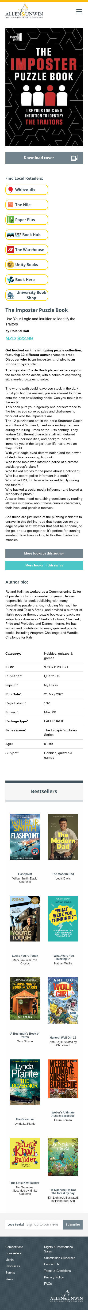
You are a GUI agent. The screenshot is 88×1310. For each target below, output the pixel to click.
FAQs (48, 1283)
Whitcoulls (25, 189)
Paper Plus (25, 219)
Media (9, 1260)
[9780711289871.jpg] (44, 87)
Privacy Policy (54, 1277)
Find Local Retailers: (24, 178)
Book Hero (25, 279)
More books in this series (44, 565)
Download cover (39, 157)
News (9, 1279)
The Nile (23, 204)
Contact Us (51, 1264)
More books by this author (44, 553)
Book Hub (31, 234)
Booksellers (13, 1253)
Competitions (14, 1247)
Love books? (16, 1224)
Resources (12, 1266)
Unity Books (26, 264)
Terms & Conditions (57, 1271)
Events (10, 1272)
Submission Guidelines (59, 1258)
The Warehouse (29, 249)
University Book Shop (31, 295)
